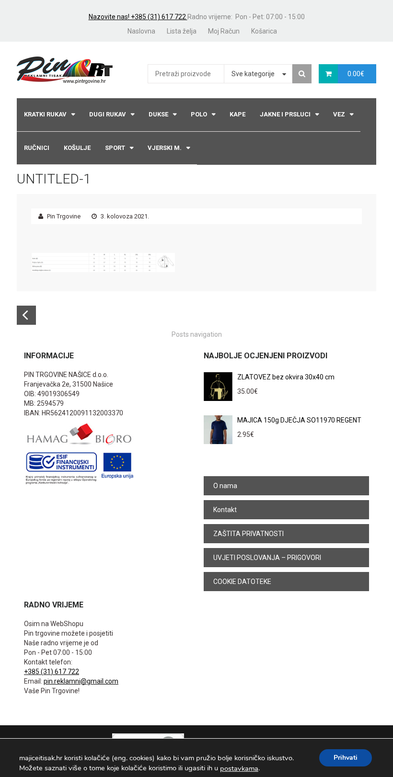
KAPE (237, 114)
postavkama (239, 768)
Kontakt (225, 510)
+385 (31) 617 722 (51, 671)
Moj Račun (224, 31)
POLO (199, 114)
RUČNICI (36, 147)
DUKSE (158, 114)
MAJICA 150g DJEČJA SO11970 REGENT (299, 420)
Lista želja (181, 31)
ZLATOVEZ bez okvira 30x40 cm (286, 377)
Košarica (264, 31)
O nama (225, 486)
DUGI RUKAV (107, 114)
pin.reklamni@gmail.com (81, 681)
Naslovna (141, 31)
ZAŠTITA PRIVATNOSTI (248, 533)
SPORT (115, 147)
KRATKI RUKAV (45, 114)
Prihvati (346, 757)
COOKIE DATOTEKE (242, 581)
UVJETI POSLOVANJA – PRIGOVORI (267, 557)
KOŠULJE (77, 147)
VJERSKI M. (165, 147)
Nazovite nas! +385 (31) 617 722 (138, 17)
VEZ (339, 114)
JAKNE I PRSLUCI (285, 114)
